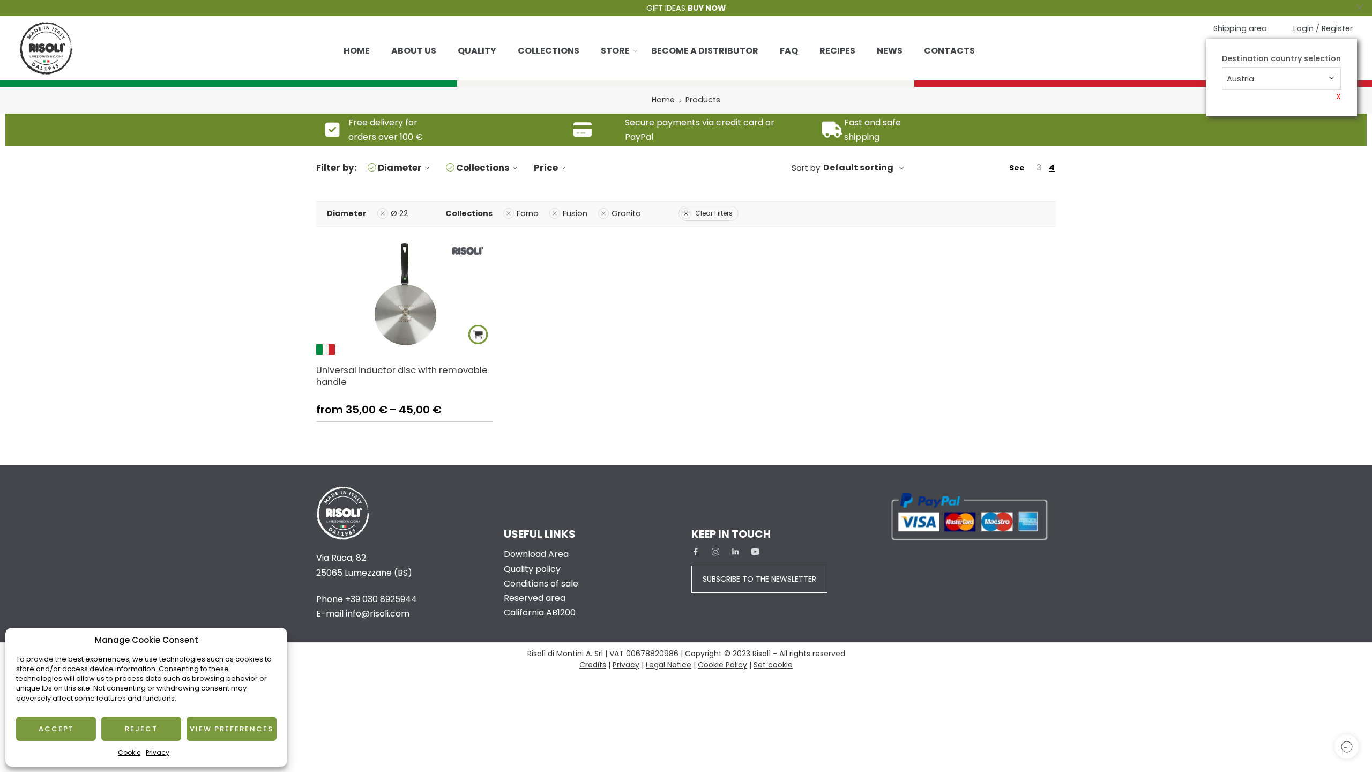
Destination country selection (1281, 59)
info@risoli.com (377, 613)
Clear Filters (714, 213)
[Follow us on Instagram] (715, 551)
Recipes (837, 50)
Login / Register (1323, 28)
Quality (477, 50)
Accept (56, 729)
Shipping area (1240, 28)
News (890, 50)
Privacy (157, 752)
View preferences (231, 729)
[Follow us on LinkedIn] (735, 551)
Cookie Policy (722, 664)
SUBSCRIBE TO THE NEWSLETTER (759, 579)
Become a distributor (704, 50)
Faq (789, 50)
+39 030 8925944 (381, 599)
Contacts (949, 50)
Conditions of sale (541, 583)
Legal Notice (668, 664)
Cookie (129, 752)
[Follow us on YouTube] (755, 551)
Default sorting (858, 167)
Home (357, 50)
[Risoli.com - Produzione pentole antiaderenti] (46, 48)
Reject (141, 729)
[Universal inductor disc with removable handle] (404, 296)
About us (413, 50)
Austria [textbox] (1240, 78)
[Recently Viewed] (1346, 746)
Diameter (400, 167)
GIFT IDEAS (686, 8)
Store (615, 50)
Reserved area (534, 598)
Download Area (536, 554)
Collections (548, 50)
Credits (592, 664)
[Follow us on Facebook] (695, 551)
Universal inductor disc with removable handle (402, 375)
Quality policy (532, 569)
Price (546, 167)
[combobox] (1281, 78)
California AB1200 (540, 612)
